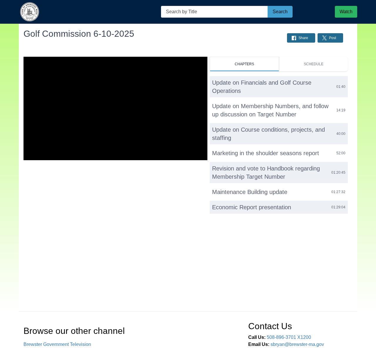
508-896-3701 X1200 (289, 337)
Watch (346, 11)
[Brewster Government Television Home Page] (30, 12)
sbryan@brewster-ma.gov (297, 344)
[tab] (244, 64)
